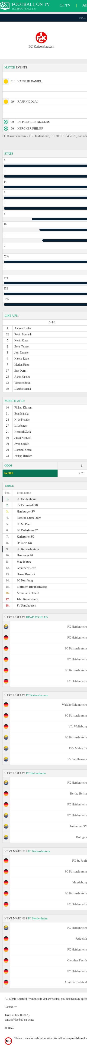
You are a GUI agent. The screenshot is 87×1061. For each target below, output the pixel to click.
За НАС (9, 1027)
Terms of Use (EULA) (17, 1015)
